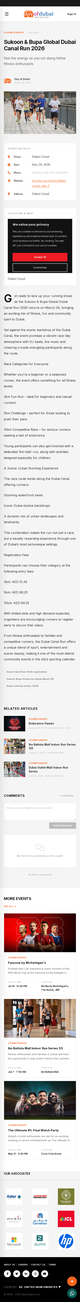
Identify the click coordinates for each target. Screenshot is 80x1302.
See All (8, 906)
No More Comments (40, 874)
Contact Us (38, 1265)
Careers (23, 1265)
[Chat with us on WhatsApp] (72, 1293)
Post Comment (62, 825)
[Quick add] (72, 1281)
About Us (9, 1265)
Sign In (71, 13)
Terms (52, 1265)
